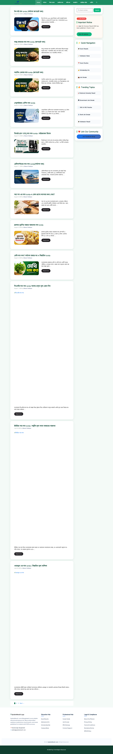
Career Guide (66, 719)
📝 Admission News (84, 56)
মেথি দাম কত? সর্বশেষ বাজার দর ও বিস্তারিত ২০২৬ (32, 255)
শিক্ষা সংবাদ (52, 2)
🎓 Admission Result (84, 122)
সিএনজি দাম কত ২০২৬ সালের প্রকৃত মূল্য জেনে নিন (32, 286)
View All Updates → (84, 34)
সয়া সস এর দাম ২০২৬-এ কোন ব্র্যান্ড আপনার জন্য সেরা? (34, 194)
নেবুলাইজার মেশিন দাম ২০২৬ (24, 103)
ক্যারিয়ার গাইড (83, 2)
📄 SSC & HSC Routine (85, 107)
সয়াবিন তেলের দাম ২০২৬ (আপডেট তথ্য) (28, 72)
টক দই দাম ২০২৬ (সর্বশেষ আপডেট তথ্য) (28, 11)
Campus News (45, 728)
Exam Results (45, 719)
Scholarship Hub (45, 725)
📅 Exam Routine (83, 63)
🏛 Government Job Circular (86, 100)
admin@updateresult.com (19, 730)
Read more (46, 26)
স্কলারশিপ (75, 2)
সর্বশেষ (44, 2)
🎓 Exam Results (83, 49)
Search (97, 10)
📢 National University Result (86, 93)
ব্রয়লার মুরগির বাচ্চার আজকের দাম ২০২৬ (28, 225)
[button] (97, 2)
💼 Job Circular (82, 77)
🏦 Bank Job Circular (84, 114)
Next (22, 703)
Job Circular (66, 722)
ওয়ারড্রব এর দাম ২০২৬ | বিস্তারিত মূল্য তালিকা (30, 566)
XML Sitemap (66, 725)
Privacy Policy (88, 722)
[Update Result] (18, 2)
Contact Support (67, 728)
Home (38, 2)
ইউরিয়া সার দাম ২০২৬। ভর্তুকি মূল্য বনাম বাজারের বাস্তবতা (34, 426)
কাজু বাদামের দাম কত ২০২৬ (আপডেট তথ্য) (29, 42)
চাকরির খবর (60, 2)
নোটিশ (91, 2)
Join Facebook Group (89, 136)
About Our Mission (89, 719)
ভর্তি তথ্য (68, 2)
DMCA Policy (87, 731)
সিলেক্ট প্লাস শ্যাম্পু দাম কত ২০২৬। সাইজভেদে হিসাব (32, 133)
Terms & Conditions (89, 725)
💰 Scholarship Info (84, 70)
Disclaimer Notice (89, 728)
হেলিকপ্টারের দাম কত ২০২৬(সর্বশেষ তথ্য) (29, 164)
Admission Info (45, 722)
